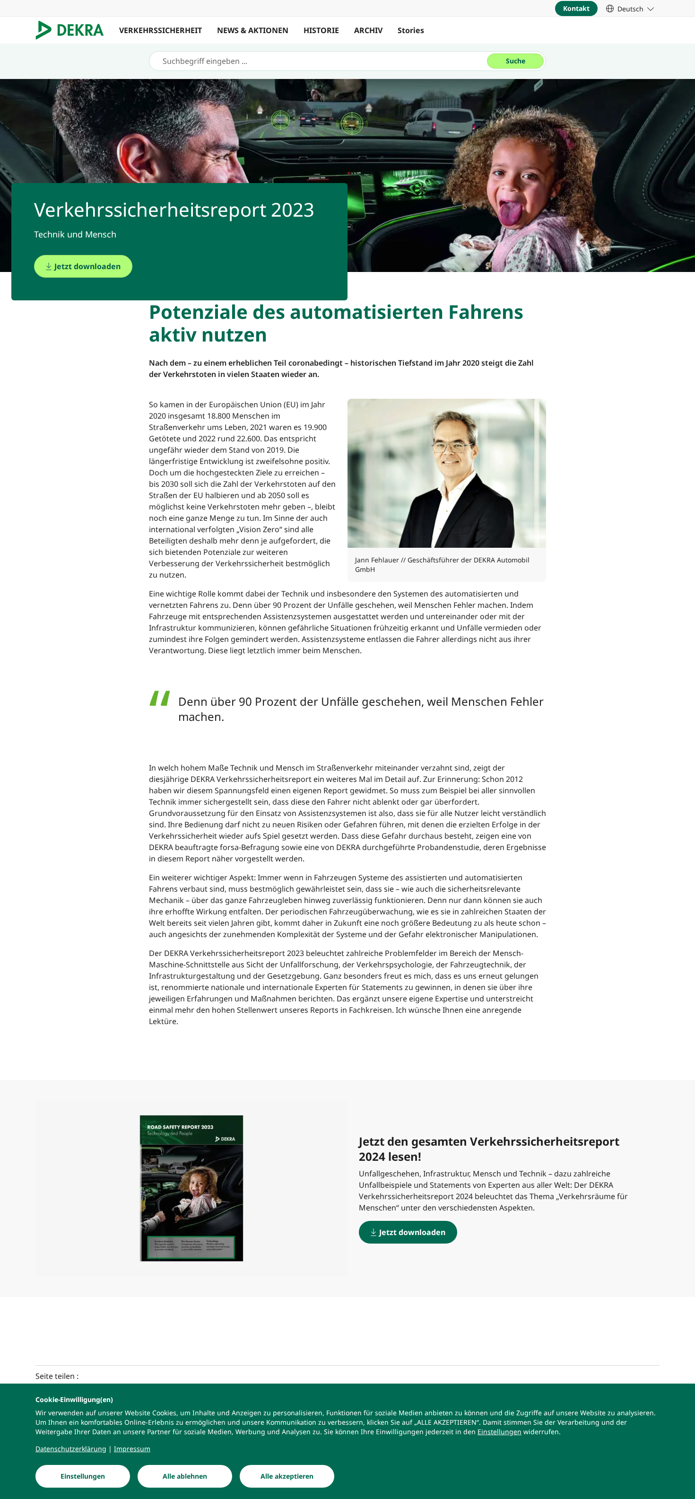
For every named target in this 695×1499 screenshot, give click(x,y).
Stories (411, 30)
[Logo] (73, 30)
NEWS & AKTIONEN (252, 30)
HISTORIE (321, 30)
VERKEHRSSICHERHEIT (160, 30)
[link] (630, 8)
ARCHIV (368, 30)
